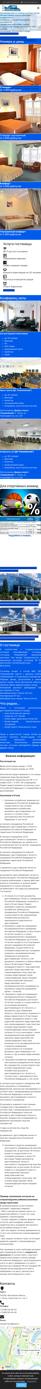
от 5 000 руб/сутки (10, 186)
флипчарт (9, 341)
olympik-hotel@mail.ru (30, 2)
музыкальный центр (14, 349)
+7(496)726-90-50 (8, 1309)
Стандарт (5, 87)
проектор (9, 400)
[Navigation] (38, 8)
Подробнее (31, 1381)
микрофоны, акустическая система (21, 406)
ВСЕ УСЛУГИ (9, 290)
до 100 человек (11, 456)
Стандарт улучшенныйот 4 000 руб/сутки (13, 136)
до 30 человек (11, 338)
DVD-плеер (9, 346)
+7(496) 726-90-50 (12, 2)
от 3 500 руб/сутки (10, 90)
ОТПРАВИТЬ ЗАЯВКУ (9, 34)
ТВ (6, 343)
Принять (21, 1385)
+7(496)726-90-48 (8, 1312)
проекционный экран (14, 403)
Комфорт (5, 183)
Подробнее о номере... (20, 535)
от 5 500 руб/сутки (13, 233)
